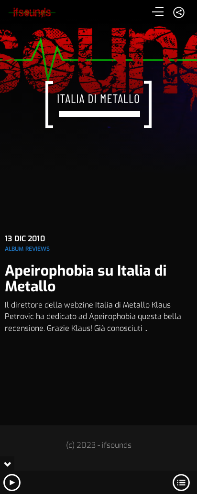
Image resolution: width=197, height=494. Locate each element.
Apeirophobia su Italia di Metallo (85, 278)
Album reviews (27, 249)
